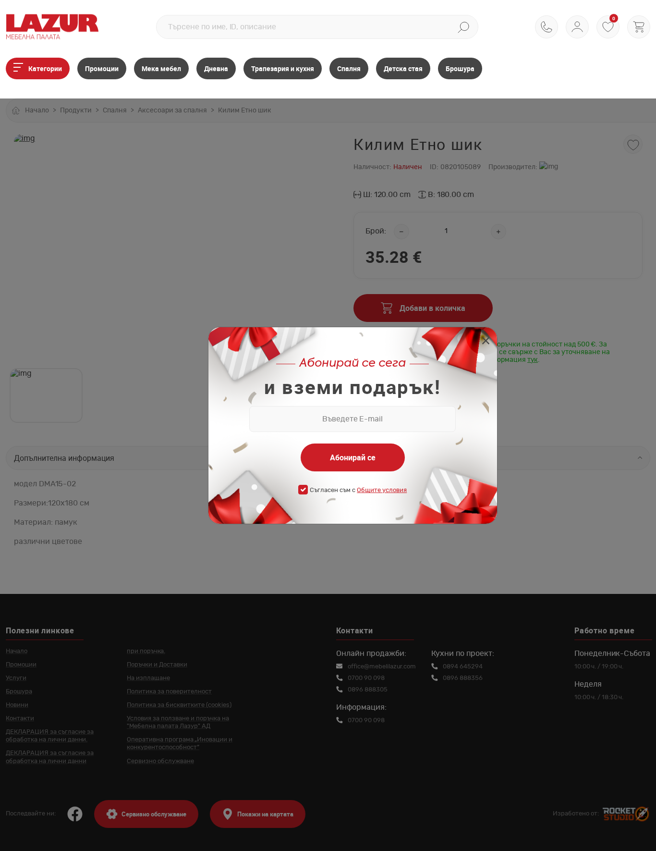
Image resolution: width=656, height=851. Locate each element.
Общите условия (382, 490)
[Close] (485, 342)
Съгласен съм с (358, 490)
